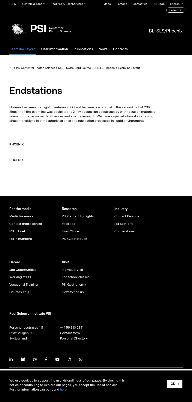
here (63, 389)
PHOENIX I (17, 144)
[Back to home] (40, 28)
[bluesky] (23, 359)
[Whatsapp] (80, 359)
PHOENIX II (17, 160)
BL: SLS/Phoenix (166, 30)
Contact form (70, 333)
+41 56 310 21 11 (71, 327)
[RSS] (69, 359)
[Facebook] (46, 359)
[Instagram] (34, 359)
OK (173, 383)
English (175, 3)
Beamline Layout (129, 67)
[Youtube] (57, 359)
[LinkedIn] (11, 359)
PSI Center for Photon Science (35, 67)
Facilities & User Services (67, 3)
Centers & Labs (32, 3)
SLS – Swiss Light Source (74, 67)
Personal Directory (74, 338)
